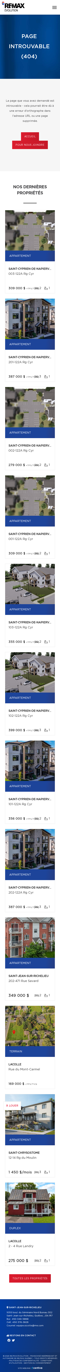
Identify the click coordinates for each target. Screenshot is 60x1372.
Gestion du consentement (37, 1363)
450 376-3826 (20, 1322)
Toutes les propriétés (30, 1278)
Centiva (37, 1368)
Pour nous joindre (30, 145)
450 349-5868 (20, 1319)
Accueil (30, 136)
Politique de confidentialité (24, 1361)
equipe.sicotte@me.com (30, 1326)
